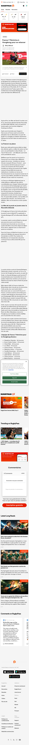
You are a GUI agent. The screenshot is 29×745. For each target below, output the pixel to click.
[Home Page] (7, 6)
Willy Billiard (9, 45)
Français (17, 710)
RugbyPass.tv (18, 689)
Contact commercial (17, 724)
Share (13, 74)
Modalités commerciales (8, 731)
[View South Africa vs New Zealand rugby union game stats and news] (13, 17)
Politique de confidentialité (5, 719)
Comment (6, 74)
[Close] (26, 361)
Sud (15, 701)
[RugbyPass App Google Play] (20, 672)
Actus (2, 9)
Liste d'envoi (18, 692)
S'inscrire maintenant (20, 686)
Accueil (3, 686)
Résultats (8, 9)
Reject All (14, 377)
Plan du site (4, 701)
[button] (14, 534)
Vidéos (3, 698)
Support (17, 720)
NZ (15, 707)
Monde (16, 704)
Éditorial (17, 728)
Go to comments (8, 643)
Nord (16, 698)
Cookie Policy (11, 369)
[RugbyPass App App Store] (8, 672)
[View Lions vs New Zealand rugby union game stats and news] (23, 17)
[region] (14, 372)
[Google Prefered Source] (22, 74)
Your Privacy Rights (14, 374)
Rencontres (14, 9)
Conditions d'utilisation (7, 723)
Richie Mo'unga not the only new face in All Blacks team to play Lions (11, 624)
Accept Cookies (14, 381)
